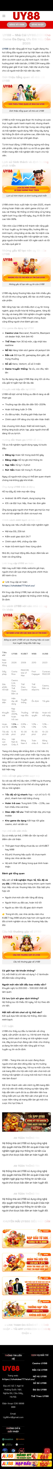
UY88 (5, 48)
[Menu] (4, 15)
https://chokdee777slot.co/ (18, 585)
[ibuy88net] (26, 16)
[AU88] (26, 1456)
